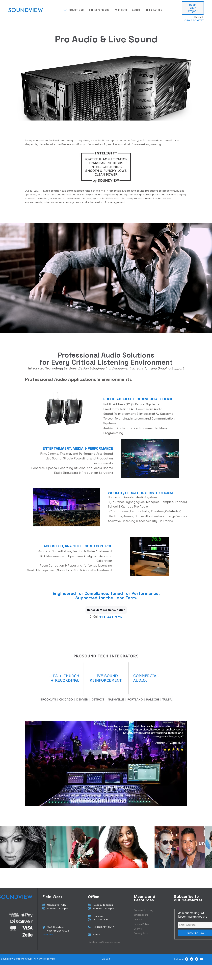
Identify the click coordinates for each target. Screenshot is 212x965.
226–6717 (115, 616)
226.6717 (197, 20)
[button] (76, 10)
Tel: (95, 927)
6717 (111, 927)
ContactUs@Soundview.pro (104, 941)
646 (102, 616)
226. (105, 927)
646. (188, 20)
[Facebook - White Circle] (186, 959)
